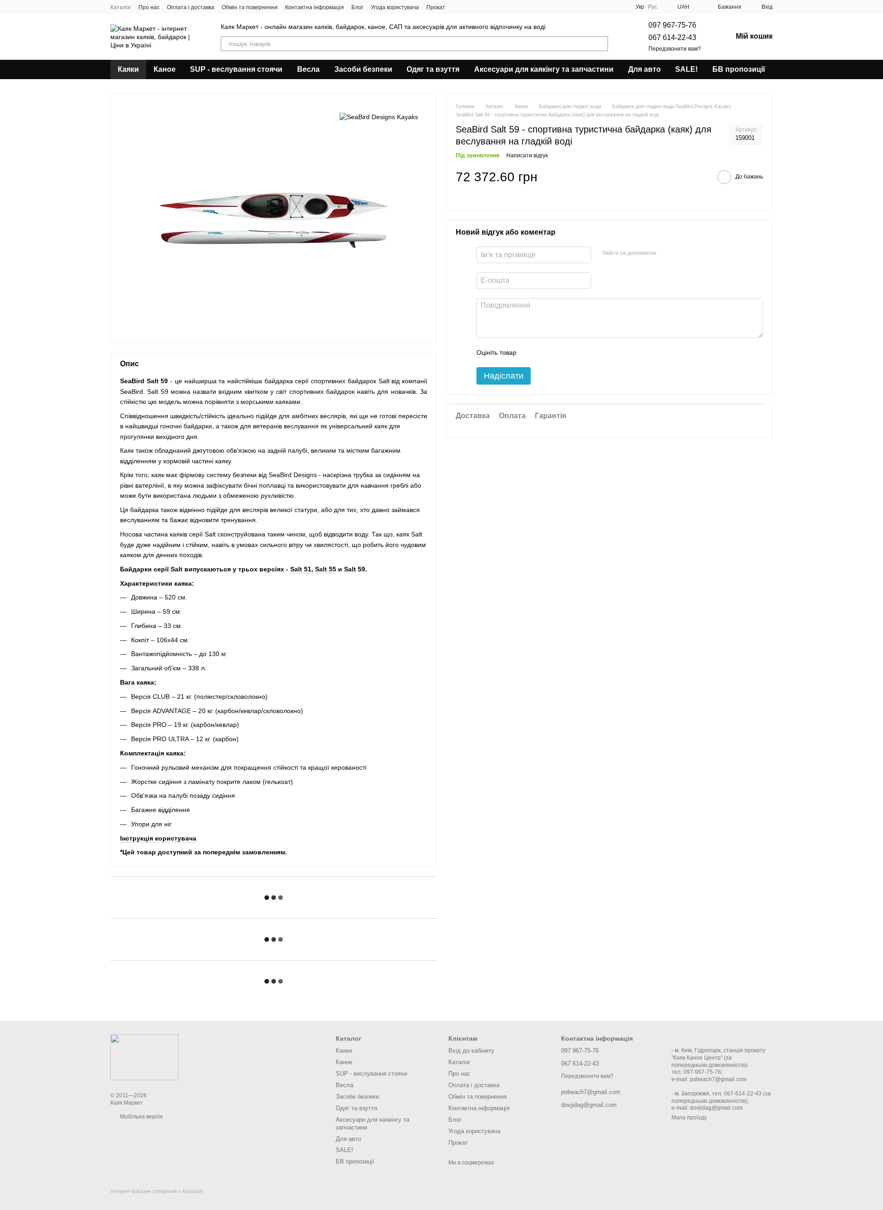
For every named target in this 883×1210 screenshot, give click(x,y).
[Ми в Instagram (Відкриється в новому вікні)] (469, 7)
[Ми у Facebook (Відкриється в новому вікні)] (458, 7)
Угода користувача (395, 7)
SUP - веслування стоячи (236, 69)
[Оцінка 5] (590, 352)
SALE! (686, 69)
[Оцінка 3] (561, 352)
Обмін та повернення (250, 7)
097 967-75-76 (672, 25)
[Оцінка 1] (531, 352)
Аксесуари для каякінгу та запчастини (544, 69)
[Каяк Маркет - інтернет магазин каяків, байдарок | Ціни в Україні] (144, 1057)
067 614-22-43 (672, 37)
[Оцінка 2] (546, 352)
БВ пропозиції (738, 69)
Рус (652, 7)
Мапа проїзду (689, 1117)
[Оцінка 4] (575, 352)
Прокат (435, 7)
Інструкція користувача (158, 838)
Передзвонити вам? (674, 49)
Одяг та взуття (433, 69)
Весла (308, 69)
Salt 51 (300, 569)
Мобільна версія (141, 1116)
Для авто (644, 69)
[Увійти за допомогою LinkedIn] (695, 253)
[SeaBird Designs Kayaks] (378, 116)
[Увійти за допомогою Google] (681, 253)
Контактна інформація (314, 7)
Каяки (128, 69)
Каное (165, 69)
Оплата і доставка (190, 7)
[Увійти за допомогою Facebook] (666, 253)
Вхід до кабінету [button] (471, 1050)
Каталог (120, 7)
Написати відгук (527, 156)
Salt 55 (325, 569)
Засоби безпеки (363, 69)
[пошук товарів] (600, 43)
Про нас (149, 7)
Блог (357, 7)
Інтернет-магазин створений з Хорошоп (156, 1191)
